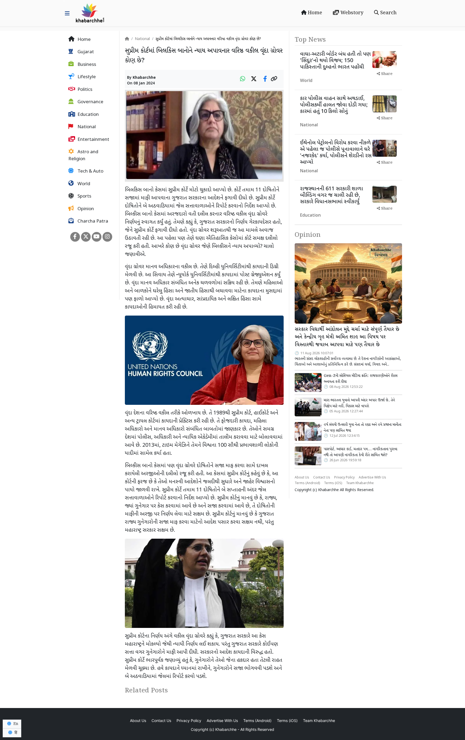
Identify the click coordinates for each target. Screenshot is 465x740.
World (83, 184)
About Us (302, 478)
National (86, 127)
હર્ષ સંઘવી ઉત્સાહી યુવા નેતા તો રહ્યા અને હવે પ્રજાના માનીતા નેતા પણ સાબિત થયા (362, 427)
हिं (15, 732)
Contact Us (321, 478)
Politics (84, 90)
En (15, 724)
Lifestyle (86, 77)
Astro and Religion (83, 155)
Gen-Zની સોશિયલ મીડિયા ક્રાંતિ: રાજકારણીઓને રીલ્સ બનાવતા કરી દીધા (360, 378)
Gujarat (85, 52)
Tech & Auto (89, 172)
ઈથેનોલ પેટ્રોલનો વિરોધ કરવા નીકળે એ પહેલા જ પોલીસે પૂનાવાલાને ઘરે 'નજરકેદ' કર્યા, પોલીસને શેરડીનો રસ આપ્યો (336, 153)
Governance (89, 102)
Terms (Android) (307, 483)
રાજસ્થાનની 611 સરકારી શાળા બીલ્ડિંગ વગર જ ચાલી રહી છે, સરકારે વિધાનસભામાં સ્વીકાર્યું (331, 195)
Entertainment (92, 140)
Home (314, 12)
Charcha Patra (92, 222)
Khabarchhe (144, 77)
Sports (83, 197)
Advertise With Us (372, 478)
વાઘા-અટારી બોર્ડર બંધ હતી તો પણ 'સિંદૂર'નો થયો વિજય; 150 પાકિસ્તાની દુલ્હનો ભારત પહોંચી (335, 61)
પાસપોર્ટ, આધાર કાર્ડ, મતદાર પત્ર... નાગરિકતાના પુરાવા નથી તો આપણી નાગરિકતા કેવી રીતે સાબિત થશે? (360, 452)
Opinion (85, 209)
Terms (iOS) (333, 483)
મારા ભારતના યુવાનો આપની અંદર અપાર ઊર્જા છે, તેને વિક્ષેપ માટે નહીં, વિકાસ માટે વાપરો (359, 403)
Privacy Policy (344, 478)
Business (86, 65)
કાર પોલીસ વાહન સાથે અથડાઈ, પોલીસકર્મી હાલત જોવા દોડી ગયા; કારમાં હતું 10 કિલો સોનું (334, 105)
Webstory (351, 12)
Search (388, 12)
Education (87, 115)
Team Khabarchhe (360, 483)
